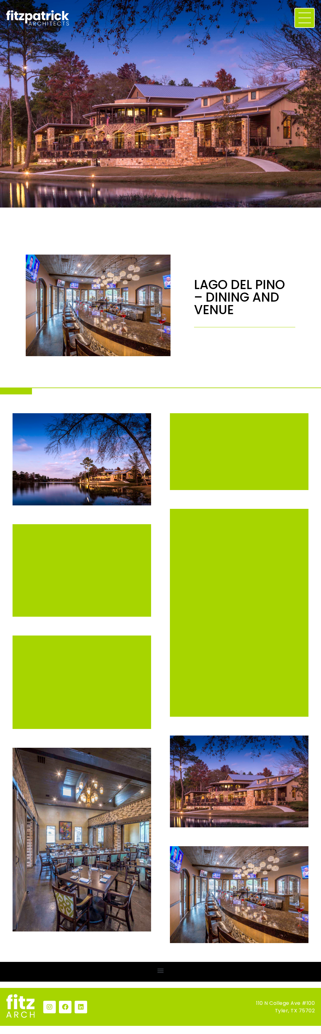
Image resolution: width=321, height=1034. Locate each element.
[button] (160, 970)
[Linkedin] (81, 1007)
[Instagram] (49, 1007)
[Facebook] (65, 1007)
